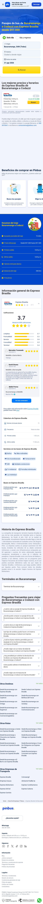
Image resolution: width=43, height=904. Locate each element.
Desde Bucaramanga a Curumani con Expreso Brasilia (29, 753)
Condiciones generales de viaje (11, 880)
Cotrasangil (25, 777)
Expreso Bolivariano (7, 785)
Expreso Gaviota (5, 793)
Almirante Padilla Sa (28, 781)
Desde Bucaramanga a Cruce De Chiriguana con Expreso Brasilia (31, 745)
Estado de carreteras (8, 860)
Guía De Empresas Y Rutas (16, 801)
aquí (17, 410)
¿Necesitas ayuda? (12, 818)
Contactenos (5, 886)
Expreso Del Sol (5, 789)
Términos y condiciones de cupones (12, 862)
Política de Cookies (7, 884)
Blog (3, 856)
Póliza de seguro (7, 882)
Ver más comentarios (21, 400)
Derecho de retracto (7, 878)
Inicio (5, 801)
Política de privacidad (8, 866)
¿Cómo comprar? (7, 858)
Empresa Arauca (5, 781)
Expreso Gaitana (27, 789)
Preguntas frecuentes (8, 864)
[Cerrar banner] (3, 4)
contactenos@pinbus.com (27, 125)
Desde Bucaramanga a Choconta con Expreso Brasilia (8, 737)
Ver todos (39, 683)
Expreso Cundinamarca (29, 785)
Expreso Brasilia (32, 409)
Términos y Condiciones (9, 876)
